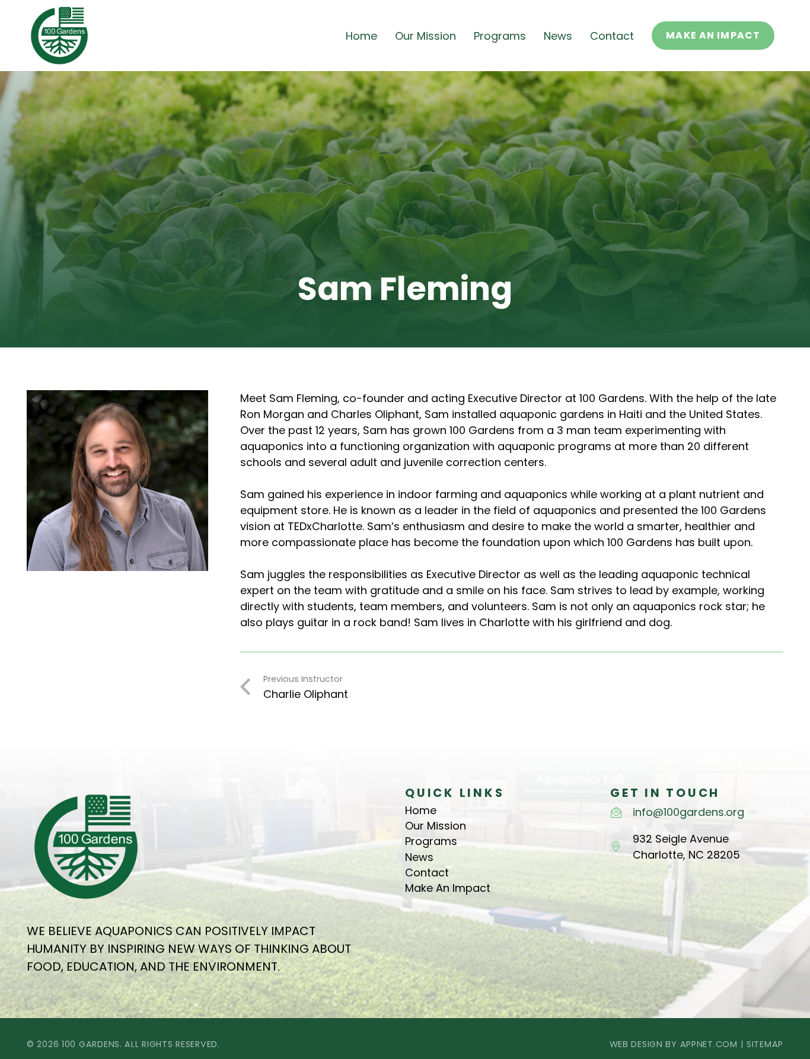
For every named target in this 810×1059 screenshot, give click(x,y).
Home (420, 810)
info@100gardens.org (688, 812)
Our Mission (435, 825)
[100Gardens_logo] (59, 35)
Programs (431, 841)
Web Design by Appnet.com (674, 1044)
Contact (427, 872)
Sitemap (765, 1044)
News (419, 857)
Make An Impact (447, 888)
